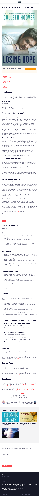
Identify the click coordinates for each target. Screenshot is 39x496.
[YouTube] (28, 494)
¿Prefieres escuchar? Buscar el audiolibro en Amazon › (11, 71)
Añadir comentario (6, 454)
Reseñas (4, 85)
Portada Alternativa (6, 78)
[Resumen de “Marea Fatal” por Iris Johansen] (10, 433)
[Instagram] (29, 494)
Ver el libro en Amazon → (30, 69)
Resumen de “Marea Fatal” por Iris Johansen (10, 439)
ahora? (18, 358)
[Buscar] (36, 1)
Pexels (22, 393)
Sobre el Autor (5, 86)
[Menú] (2, 1)
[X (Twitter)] (22, 494)
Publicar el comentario (7, 465)
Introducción (5, 76)
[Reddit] (25, 494)
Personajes (5, 80)
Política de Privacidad (6, 476)
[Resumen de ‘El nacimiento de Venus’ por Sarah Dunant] (28, 417)
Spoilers (4, 82)
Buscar (3, 216)
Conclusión (5, 87)
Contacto (3, 481)
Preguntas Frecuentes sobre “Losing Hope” (10, 83)
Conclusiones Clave (6, 81)
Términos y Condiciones (6, 478)
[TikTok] (26, 494)
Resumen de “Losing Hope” (7, 77)
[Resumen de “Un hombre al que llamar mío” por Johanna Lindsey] (10, 417)
